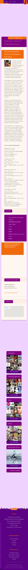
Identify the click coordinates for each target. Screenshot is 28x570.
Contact (14, 540)
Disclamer (14, 542)
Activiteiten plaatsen (14, 552)
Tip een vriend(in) (15, 470)
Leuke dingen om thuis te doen (14, 527)
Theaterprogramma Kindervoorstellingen (14, 519)
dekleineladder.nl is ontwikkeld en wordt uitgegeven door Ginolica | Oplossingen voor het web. (0, 545)
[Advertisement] (14, 20)
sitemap (1, 569)
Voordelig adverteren (14, 556)
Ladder (6, 1)
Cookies (14, 544)
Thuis (14, 1)
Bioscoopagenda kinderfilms (14, 521)
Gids (10, 1)
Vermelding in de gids (14, 554)
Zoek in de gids (14, 525)
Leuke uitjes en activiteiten (14, 517)
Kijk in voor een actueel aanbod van (11, 251)
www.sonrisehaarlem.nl (10, 292)
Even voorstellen (14, 538)
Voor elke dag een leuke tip (14, 523)
